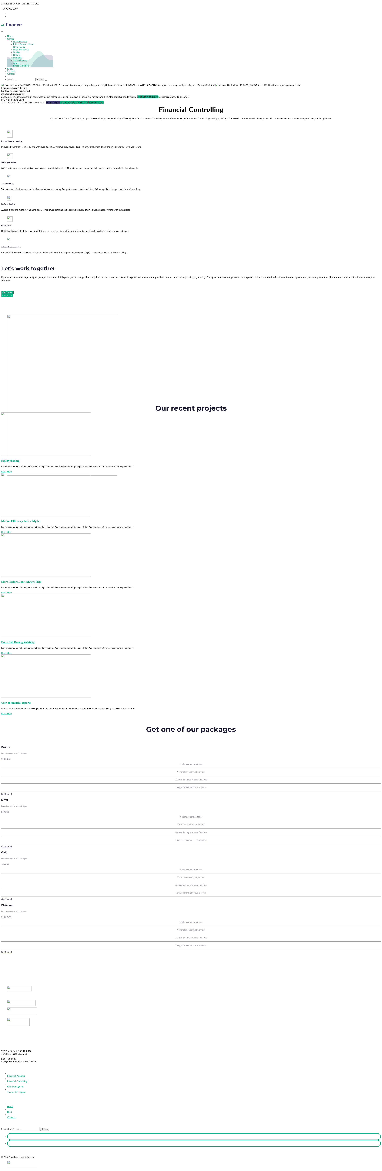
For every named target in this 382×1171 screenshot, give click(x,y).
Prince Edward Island (23, 44)
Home (10, 36)
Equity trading (10, 460)
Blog (9, 1112)
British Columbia (21, 65)
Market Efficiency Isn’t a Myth (20, 521)
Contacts (11, 1117)
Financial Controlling (17, 1081)
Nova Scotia (19, 47)
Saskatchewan (20, 60)
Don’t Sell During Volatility (18, 642)
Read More (6, 471)
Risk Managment (15, 1086)
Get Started (7, 292)
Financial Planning (16, 1076)
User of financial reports (16, 702)
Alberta (16, 63)
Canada (10, 39)
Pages (10, 68)
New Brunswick (21, 49)
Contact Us (7, 295)
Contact (10, 73)
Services (11, 71)
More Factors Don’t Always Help (21, 581)
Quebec (16, 52)
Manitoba (17, 57)
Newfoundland (20, 41)
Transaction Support (16, 1092)
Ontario (16, 55)
